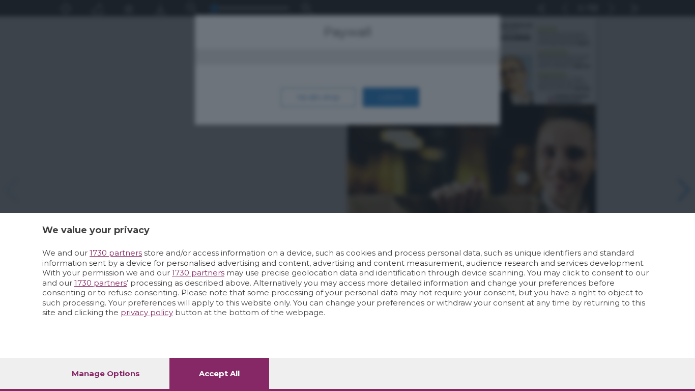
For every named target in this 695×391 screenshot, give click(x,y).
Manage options (106, 373)
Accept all (219, 373)
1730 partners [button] (116, 253)
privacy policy (147, 312)
